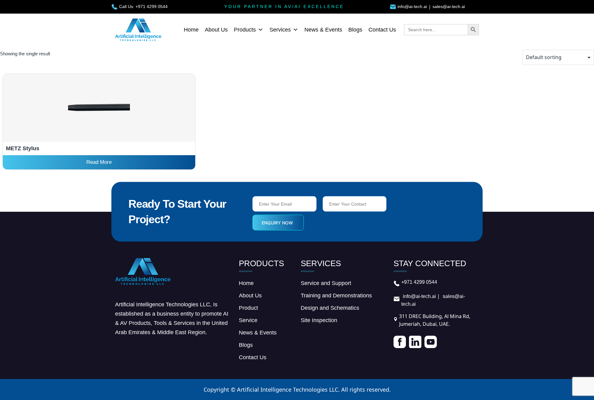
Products (245, 30)
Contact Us (382, 30)
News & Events (323, 30)
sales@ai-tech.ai (449, 6)
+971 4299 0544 (419, 282)
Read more (99, 162)
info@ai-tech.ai (412, 6)
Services (280, 30)
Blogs (355, 30)
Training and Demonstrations (336, 295)
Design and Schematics (330, 308)
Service (248, 320)
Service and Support (326, 283)
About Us (216, 30)
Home (191, 30)
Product (248, 308)
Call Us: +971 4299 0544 (143, 6)
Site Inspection (319, 320)
